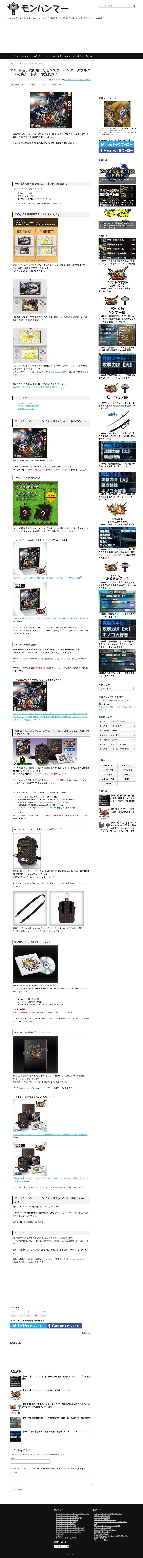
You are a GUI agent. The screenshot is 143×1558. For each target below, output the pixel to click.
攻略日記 (36, 56)
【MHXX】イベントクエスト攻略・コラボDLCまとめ (46, 1390)
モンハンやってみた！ (102, 1540)
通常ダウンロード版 (26, 409)
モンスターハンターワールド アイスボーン (72, 1514)
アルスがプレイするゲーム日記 (105, 1520)
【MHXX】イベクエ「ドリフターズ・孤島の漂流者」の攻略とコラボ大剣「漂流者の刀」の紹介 (117, 436)
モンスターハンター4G (109, 730)
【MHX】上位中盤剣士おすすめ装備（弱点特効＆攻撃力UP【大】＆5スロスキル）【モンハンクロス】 (117, 497)
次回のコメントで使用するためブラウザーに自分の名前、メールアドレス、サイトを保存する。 (48, 1469)
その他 (59, 1536)
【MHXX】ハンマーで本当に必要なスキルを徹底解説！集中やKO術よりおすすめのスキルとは (117, 585)
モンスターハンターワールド (67, 1516)
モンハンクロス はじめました (105, 1530)
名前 (12, 1458)
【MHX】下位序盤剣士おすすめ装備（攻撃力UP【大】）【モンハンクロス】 (57, 1431)
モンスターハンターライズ (66, 1538)
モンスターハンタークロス (110, 726)
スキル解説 (108, 775)
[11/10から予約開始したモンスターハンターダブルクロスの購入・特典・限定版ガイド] (33, 84)
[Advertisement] (71, 37)
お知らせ (60, 1534)
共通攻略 (126, 775)
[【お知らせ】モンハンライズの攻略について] (117, 173)
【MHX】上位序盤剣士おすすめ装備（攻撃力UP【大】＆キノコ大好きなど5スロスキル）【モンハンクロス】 (117, 644)
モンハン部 (60, 372)
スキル (67, 56)
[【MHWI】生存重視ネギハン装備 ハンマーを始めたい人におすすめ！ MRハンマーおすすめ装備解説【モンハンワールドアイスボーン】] (117, 195)
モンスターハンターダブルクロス (77, 80)
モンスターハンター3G (109, 740)
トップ (11, 56)
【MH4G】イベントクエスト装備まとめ (117, 524)
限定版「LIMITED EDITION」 (29, 406)
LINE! (59, 84)
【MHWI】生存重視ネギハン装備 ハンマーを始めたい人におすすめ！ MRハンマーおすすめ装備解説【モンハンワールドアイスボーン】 (117, 204)
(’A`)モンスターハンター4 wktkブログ (107, 1526)
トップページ (126, 765)
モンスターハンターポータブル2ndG (114, 749)
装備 (59, 56)
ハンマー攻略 (49, 56)
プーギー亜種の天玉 (101, 1534)
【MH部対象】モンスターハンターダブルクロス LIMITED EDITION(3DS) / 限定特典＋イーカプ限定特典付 (50, 1179)
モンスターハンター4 (108, 735)
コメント (13, 1473)
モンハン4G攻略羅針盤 (102, 1518)
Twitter (89, 56)
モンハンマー (72, 1554)
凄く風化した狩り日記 (102, 1516)
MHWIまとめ (23, 56)
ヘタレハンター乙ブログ (102, 1528)
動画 (127, 779)
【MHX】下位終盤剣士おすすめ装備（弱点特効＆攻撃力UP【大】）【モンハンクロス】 (117, 466)
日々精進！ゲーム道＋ (102, 1532)
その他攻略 (78, 56)
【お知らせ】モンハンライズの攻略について (117, 180)
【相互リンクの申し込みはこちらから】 (108, 1514)
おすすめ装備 (126, 770)
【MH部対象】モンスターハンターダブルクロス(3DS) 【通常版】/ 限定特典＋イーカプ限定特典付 (50, 619)
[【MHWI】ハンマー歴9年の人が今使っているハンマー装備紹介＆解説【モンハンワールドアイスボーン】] (117, 218)
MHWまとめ (108, 765)
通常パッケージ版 (25, 403)
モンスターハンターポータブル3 (113, 744)
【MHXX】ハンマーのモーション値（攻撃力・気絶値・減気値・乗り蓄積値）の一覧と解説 (117, 406)
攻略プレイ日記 (108, 779)
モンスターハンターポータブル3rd (70, 1528)
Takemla (87, 1333)
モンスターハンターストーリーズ (68, 1532)
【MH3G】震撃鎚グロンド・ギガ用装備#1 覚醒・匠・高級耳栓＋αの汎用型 (56, 1418)
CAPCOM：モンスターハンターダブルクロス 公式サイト (36, 387)
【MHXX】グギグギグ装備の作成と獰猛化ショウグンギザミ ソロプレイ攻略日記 (122, 798)
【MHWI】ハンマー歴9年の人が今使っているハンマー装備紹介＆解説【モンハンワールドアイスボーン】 (117, 225)
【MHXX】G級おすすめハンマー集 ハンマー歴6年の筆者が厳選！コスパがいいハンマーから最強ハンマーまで (117, 319)
